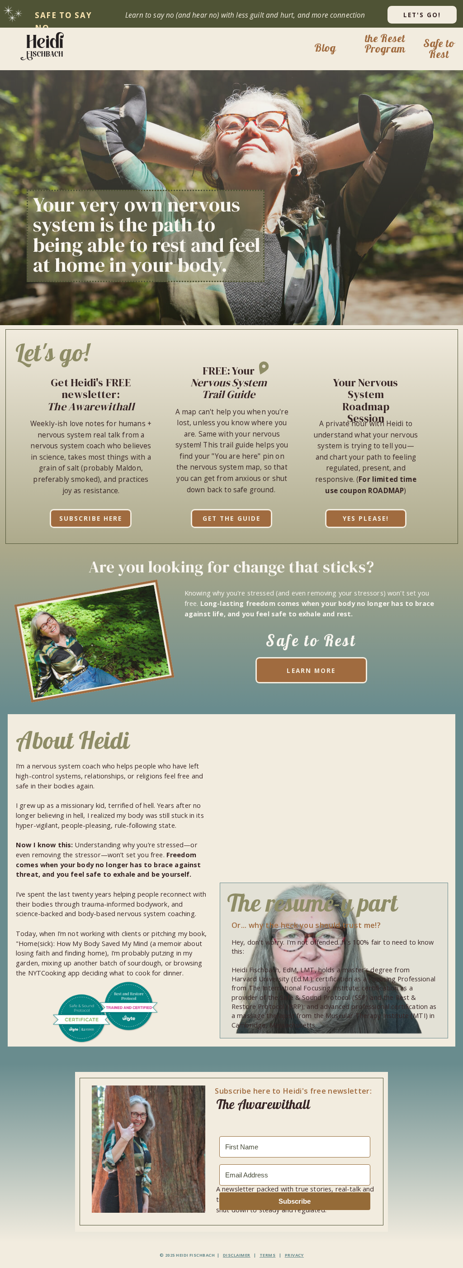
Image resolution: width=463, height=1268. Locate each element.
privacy (294, 1255)
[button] (45, 46)
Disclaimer (236, 1255)
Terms (267, 1255)
